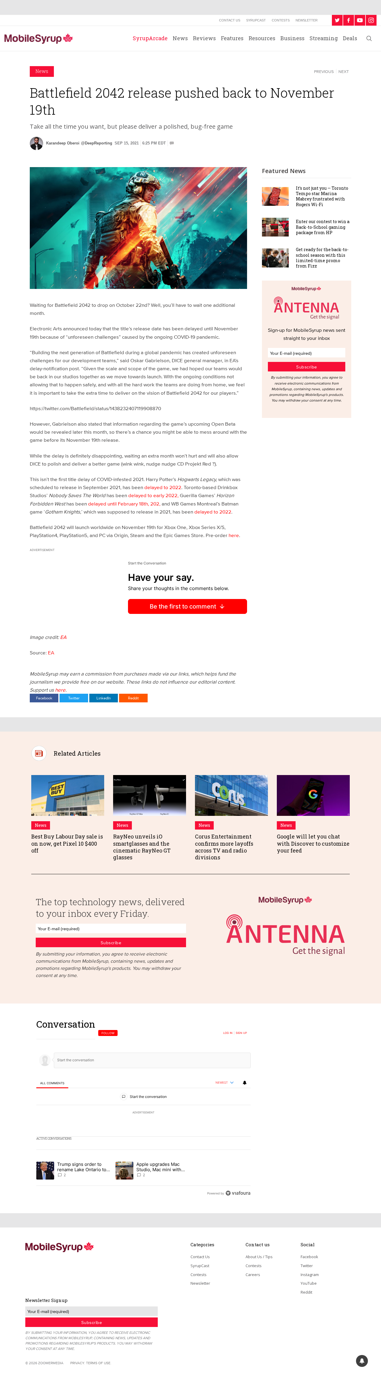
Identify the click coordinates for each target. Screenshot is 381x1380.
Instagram (310, 1274)
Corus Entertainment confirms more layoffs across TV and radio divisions (224, 847)
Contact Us (229, 20)
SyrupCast (256, 20)
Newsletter (307, 20)
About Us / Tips (259, 1256)
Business (292, 38)
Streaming (324, 38)
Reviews (204, 38)
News (180, 38)
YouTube (309, 1283)
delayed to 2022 (162, 487)
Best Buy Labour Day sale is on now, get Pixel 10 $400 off (67, 843)
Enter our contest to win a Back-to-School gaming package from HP (322, 227)
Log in (227, 1033)
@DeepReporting (96, 143)
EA (63, 637)
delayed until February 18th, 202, (125, 503)
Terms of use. (98, 1362)
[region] (143, 1108)
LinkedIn (103, 698)
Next (343, 71)
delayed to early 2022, (154, 495)
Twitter (73, 698)
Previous (324, 71)
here (234, 535)
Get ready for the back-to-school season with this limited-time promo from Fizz (322, 258)
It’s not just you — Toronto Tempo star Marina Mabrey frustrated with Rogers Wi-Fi (322, 196)
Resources (262, 38)
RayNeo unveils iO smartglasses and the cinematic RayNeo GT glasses (142, 847)
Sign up (241, 1033)
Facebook (44, 698)
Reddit (133, 698)
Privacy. (77, 1362)
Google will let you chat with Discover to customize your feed (313, 843)
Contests (281, 20)
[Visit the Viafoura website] (238, 1193)
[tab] (52, 1083)
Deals (350, 38)
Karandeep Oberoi (62, 143)
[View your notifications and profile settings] (245, 1083)
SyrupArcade (150, 38)
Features (232, 38)
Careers (253, 1274)
